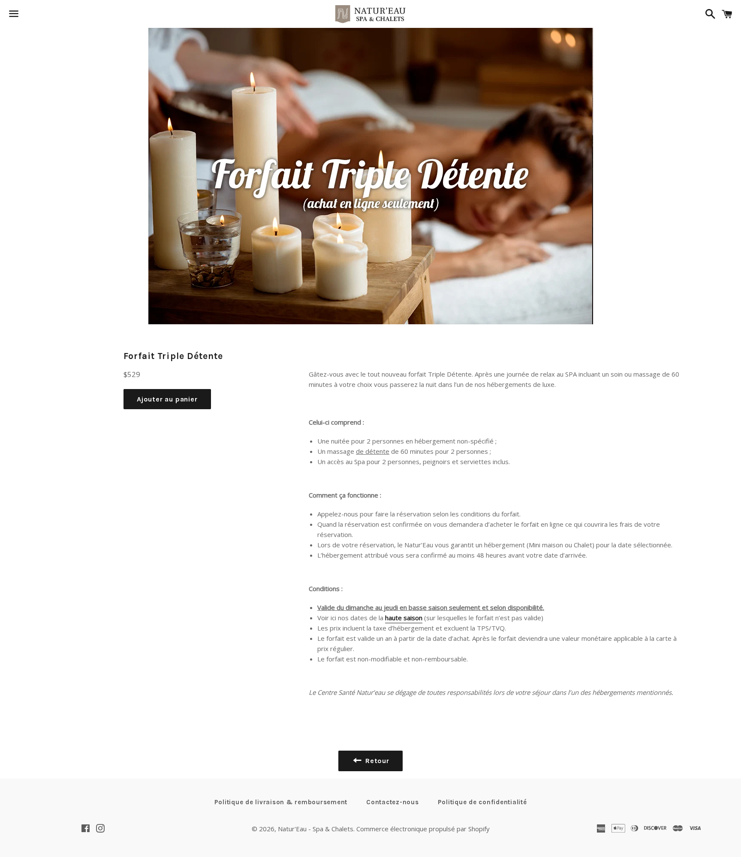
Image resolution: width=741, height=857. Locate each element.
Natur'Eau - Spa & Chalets (315, 828)
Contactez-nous (392, 802)
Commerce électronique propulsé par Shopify (423, 828)
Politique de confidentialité (482, 802)
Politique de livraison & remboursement (281, 802)
